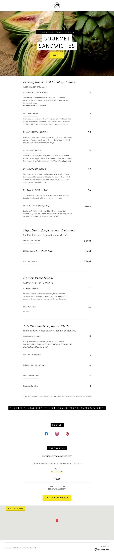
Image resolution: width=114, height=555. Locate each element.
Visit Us (57, 55)
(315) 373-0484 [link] (57, 471)
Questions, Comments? (57, 498)
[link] (57, 5)
